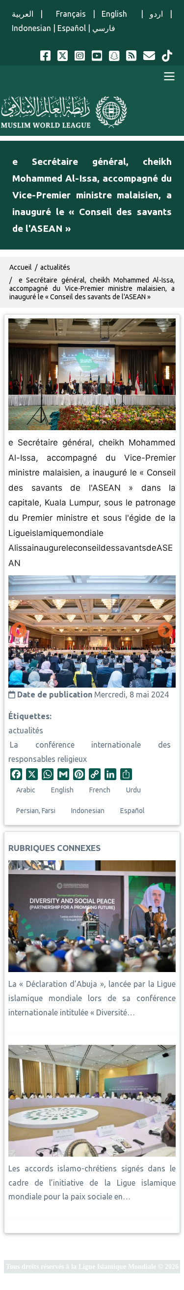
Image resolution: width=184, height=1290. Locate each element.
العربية (22, 13)
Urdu (133, 790)
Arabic (25, 790)
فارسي (103, 28)
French (99, 790)
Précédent (18, 631)
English (118, 13)
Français (67, 13)
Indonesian (31, 28)
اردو (156, 13)
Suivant (165, 631)
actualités (25, 730)
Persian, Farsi (35, 811)
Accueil (20, 267)
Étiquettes (29, 716)
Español (71, 28)
